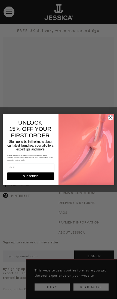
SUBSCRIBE (30, 176)
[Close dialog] (110, 117)
